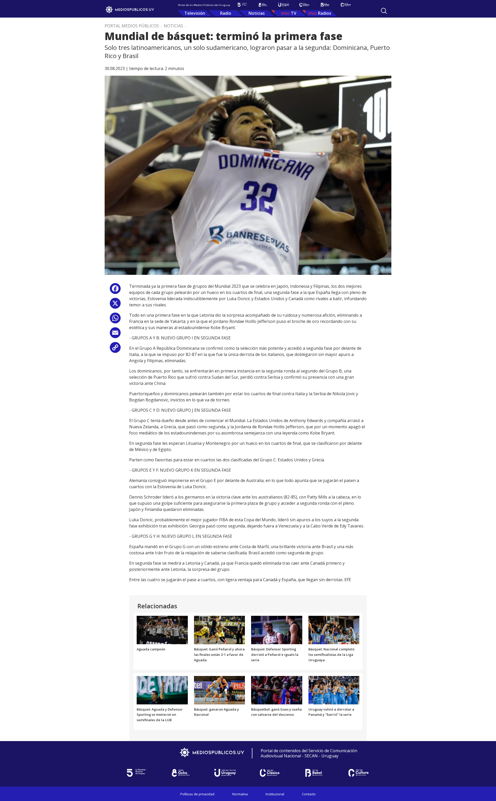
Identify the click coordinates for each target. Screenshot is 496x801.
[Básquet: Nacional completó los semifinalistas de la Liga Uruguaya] (334, 629)
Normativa (240, 794)
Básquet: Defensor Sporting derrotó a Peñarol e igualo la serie (274, 654)
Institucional (275, 794)
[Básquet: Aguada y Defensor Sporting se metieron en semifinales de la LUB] (162, 689)
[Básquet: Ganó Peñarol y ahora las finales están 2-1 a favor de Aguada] (219, 629)
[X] (115, 305)
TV (293, 13)
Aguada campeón (151, 649)
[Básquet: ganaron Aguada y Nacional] (219, 689)
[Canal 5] (242, 5)
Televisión (194, 13)
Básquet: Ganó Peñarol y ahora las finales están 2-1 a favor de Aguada (219, 654)
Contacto (309, 794)
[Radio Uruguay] (284, 5)
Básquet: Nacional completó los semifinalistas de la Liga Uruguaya (331, 654)
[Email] (115, 334)
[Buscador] (384, 11)
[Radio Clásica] (304, 5)
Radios (324, 13)
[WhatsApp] (115, 320)
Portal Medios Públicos (132, 26)
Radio (225, 13)
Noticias (257, 13)
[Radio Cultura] (346, 5)
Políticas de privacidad (197, 794)
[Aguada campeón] (162, 629)
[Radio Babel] (325, 5)
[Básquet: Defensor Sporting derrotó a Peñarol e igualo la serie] (276, 629)
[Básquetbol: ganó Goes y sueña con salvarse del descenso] (276, 689)
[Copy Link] (115, 349)
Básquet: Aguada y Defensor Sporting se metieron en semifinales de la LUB (160, 714)
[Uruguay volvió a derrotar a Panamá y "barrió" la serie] (334, 689)
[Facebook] (115, 290)
